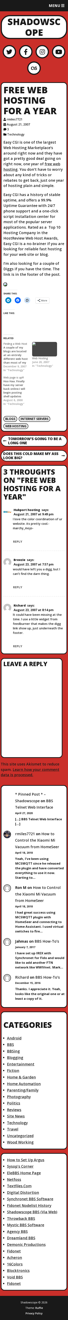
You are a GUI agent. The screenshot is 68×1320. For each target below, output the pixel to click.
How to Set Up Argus (25, 1159)
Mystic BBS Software (25, 1224)
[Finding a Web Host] (17, 357)
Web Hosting (40, 358)
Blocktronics (18, 1270)
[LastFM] (34, 68)
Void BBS (15, 1277)
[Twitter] (9, 51)
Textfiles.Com (19, 1185)
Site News (16, 1116)
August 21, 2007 (18, 124)
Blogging (15, 1057)
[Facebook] (25, 51)
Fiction (13, 1070)
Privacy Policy (34, 1313)
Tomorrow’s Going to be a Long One (32, 441)
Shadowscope (34, 27)
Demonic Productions (26, 1244)
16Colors (15, 1264)
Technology (16, 134)
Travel (12, 1129)
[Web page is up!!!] (17, 391)
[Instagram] (42, 51)
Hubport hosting (27, 510)
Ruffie (39, 1308)
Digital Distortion (23, 1192)
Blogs (10, 419)
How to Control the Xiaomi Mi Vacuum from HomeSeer (37, 840)
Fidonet (14, 1251)
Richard (20, 605)
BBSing (13, 1051)
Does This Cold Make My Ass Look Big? (30, 456)
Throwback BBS (21, 1218)
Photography (19, 1096)
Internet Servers (34, 419)
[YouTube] (58, 51)
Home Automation (24, 1083)
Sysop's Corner (20, 1166)
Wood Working (20, 1142)
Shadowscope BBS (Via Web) (32, 1211)
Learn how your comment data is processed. (30, 772)
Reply (17, 541)
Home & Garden (21, 1077)
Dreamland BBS (21, 1237)
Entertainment (20, 1064)
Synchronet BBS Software (30, 1198)
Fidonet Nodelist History (29, 1205)
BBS (10, 1044)
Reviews (14, 1109)
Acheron (14, 1257)
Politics (13, 1103)
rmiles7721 (14, 119)
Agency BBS (17, 1231)
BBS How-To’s (47, 941)
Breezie (19, 560)
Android (14, 1038)
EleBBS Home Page (24, 1172)
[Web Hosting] (44, 349)
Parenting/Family (23, 1090)
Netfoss (14, 1179)
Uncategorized (20, 1135)
